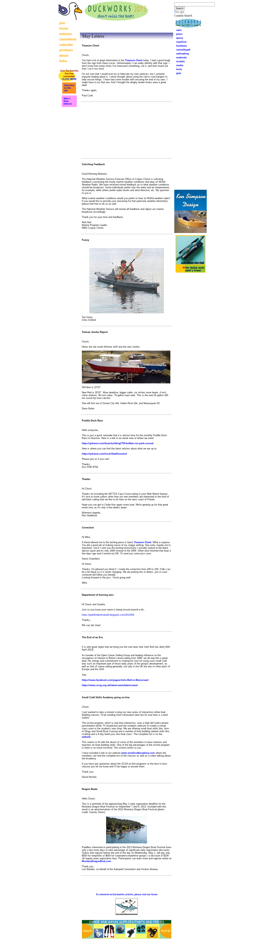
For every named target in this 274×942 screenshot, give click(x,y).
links (63, 61)
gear (177, 73)
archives (66, 50)
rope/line (181, 41)
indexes (65, 34)
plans (178, 34)
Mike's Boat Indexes (68, 101)
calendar (66, 45)
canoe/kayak (182, 49)
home (63, 28)
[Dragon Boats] (126, 842)
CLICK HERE (69, 79)
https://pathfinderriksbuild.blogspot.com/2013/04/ (108, 614)
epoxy (178, 38)
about (63, 55)
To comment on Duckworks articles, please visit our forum (127, 894)
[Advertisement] (190, 132)
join (62, 23)
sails (179, 30)
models (180, 61)
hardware (180, 45)
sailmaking (181, 53)
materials (180, 57)
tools (178, 69)
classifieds (67, 39)
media (178, 65)
